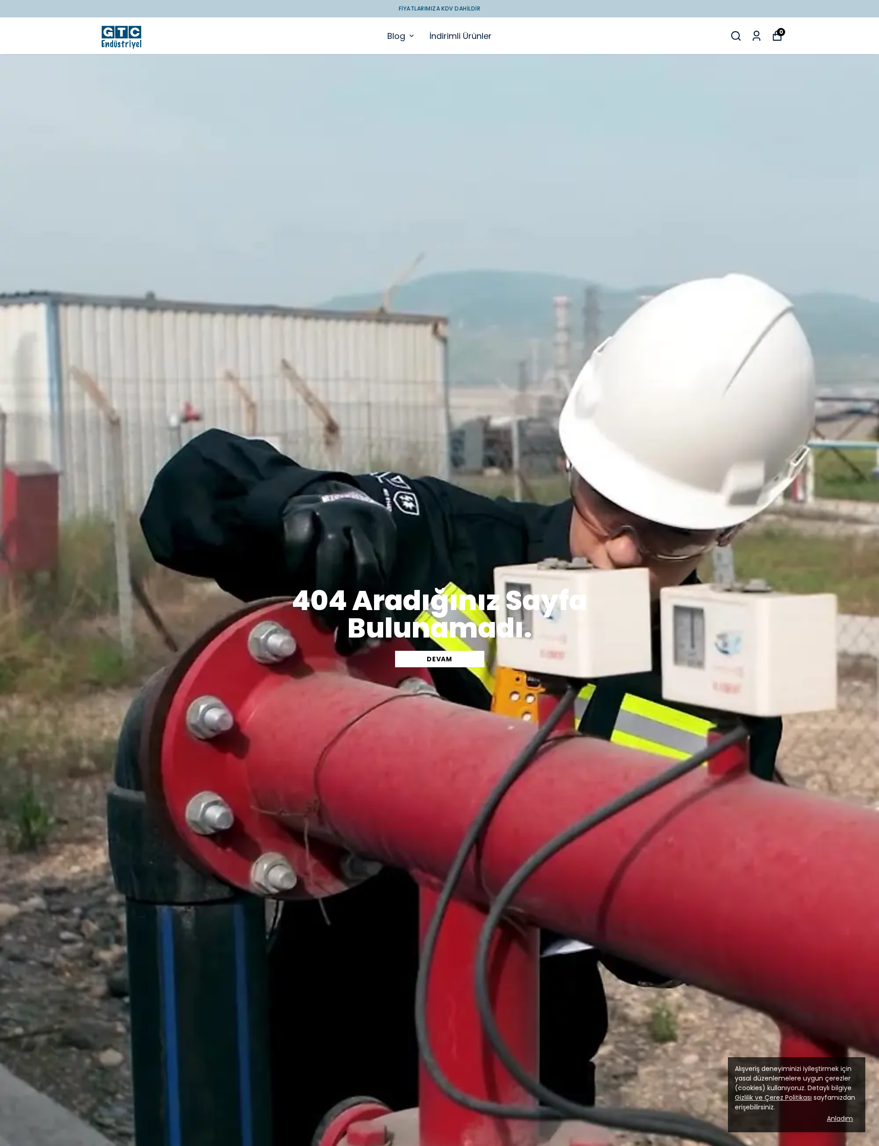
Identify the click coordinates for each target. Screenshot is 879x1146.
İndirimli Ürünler (460, 36)
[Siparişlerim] (756, 36)
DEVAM (439, 659)
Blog (396, 36)
